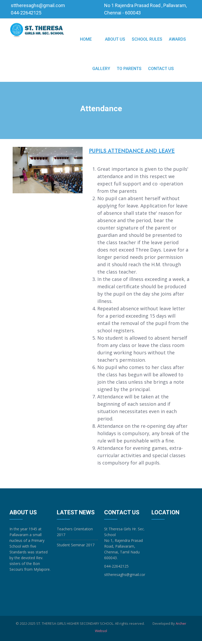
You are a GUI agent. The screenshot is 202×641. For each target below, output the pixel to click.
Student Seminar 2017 (75, 544)
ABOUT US (115, 39)
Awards (177, 39)
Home (86, 39)
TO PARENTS (129, 68)
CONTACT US (161, 68)
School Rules (147, 39)
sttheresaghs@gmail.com (38, 5)
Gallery (101, 68)
